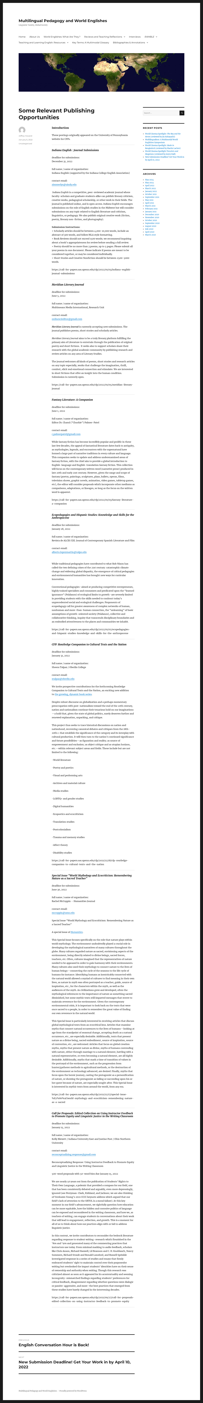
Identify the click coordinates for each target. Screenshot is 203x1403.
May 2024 (149, 180)
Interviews (135, 36)
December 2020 (152, 214)
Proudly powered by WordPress (73, 1391)
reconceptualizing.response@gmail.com (74, 1154)
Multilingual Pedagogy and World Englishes (63, 20)
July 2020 (149, 229)
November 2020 (152, 217)
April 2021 (149, 203)
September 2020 (152, 223)
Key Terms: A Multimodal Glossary (90, 42)
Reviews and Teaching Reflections (103, 36)
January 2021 (150, 211)
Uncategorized (25, 143)
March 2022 (150, 188)
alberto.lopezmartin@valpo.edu (69, 552)
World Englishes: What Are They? (62, 36)
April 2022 (149, 185)
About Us (34, 36)
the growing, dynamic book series (73, 694)
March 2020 (150, 235)
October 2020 (151, 220)
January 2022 (151, 191)
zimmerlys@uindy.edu (64, 184)
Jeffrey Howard (25, 136)
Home (22, 36)
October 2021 (151, 194)
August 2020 (150, 226)
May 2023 (149, 182)
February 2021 (151, 209)
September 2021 (152, 197)
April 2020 (149, 232)
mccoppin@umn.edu (63, 912)
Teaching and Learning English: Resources (42, 42)
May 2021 (149, 200)
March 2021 (150, 206)
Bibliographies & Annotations (129, 42)
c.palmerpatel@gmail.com (66, 434)
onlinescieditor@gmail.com (67, 319)
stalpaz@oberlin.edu (63, 678)
